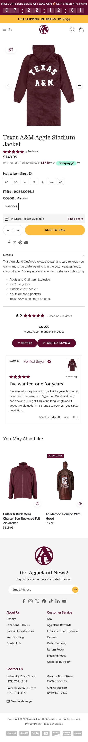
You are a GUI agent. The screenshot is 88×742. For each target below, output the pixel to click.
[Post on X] (15, 242)
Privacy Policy (33, 723)
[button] (4, 29)
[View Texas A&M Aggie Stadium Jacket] (72, 365)
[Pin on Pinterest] (20, 243)
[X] (37, 601)
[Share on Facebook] (9, 243)
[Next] (80, 389)
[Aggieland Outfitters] (44, 29)
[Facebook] (24, 601)
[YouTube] (44, 601)
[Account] (72, 29)
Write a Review (61, 344)
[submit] (75, 589)
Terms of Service (53, 723)
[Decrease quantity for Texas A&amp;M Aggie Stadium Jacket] (6, 230)
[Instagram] (30, 601)
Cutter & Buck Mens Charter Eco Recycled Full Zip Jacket (21, 518)
